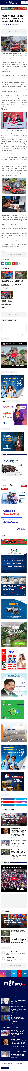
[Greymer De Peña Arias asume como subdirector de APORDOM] (5, 1001)
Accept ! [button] (5, 1068)
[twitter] (14, 973)
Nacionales (13, 13)
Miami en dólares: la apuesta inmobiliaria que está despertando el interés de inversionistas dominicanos (18, 842)
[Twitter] (6, 263)
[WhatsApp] (9, 263)
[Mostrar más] (19, 263)
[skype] (20, 805)
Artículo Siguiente (21, 335)
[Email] (16, 263)
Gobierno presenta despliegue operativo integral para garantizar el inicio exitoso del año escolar (6, 304)
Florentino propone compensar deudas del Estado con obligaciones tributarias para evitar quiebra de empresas (7, 284)
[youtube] (7, 802)
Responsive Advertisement (14, 31)
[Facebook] (2, 263)
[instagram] (3, 973)
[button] (2, 2)
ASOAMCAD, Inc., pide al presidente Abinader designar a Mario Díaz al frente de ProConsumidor (19, 1032)
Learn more (10, 1065)
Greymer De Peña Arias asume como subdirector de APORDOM (18, 1000)
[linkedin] (7, 805)
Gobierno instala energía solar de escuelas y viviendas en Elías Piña (20, 282)
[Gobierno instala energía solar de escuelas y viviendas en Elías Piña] (5, 933)
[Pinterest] (13, 263)
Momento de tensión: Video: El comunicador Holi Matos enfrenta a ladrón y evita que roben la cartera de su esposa (18, 1008)
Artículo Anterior (6, 335)
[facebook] (7, 799)
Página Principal (5, 13)
